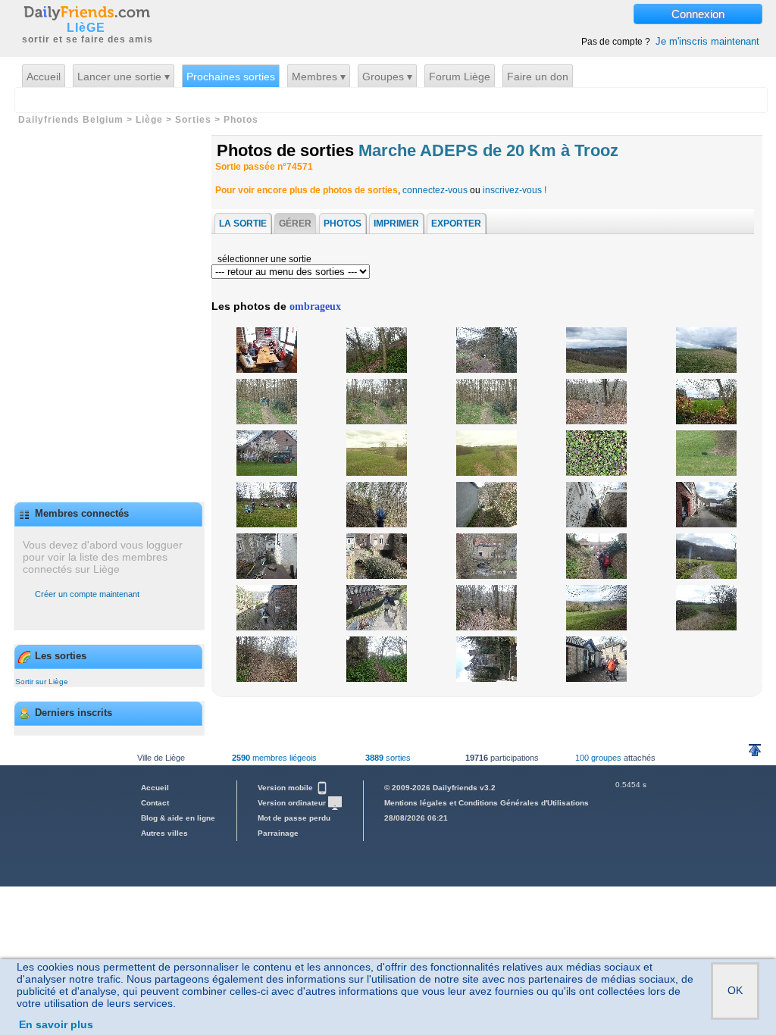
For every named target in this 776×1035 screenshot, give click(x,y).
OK (735, 990)
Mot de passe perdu (294, 818)
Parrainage (278, 833)
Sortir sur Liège (41, 681)
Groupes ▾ (387, 76)
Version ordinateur (293, 803)
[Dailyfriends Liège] (86, 12)
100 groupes (598, 757)
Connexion (697, 14)
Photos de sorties (417, 150)
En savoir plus (56, 1024)
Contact (155, 803)
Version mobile (286, 787)
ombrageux (315, 306)
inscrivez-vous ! (514, 190)
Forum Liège (459, 76)
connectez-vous (435, 190)
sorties (388, 757)
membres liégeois (274, 757)
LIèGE (86, 28)
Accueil (44, 76)
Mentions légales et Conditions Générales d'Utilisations (486, 803)
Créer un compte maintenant (87, 594)
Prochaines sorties (230, 76)
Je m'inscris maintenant (707, 41)
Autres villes (164, 833)
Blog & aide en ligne (178, 818)
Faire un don (537, 76)
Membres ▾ (319, 76)
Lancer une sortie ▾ (123, 76)
